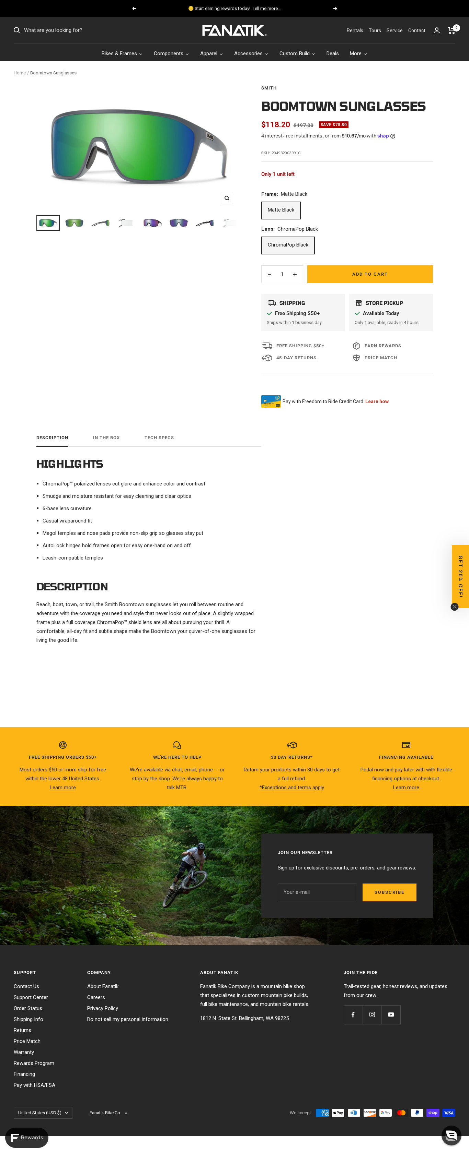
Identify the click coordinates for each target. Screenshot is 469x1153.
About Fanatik (102, 986)
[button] (451, 1135)
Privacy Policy (102, 1008)
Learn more (63, 787)
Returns (22, 1030)
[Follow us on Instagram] (372, 1014)
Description (52, 437)
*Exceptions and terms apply (292, 787)
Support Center (31, 997)
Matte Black (281, 210)
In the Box (106, 437)
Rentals (355, 30)
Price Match (27, 1041)
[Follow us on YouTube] (390, 1014)
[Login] (437, 30)
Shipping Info (28, 1019)
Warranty (24, 1052)
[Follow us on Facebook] (353, 1014)
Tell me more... (267, 8)
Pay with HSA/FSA (34, 1085)
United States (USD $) (39, 1112)
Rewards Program (34, 1063)
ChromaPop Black (288, 245)
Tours (375, 30)
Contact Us (26, 986)
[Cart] (451, 30)
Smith (269, 88)
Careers (96, 997)
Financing (24, 1074)
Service (395, 30)
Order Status (28, 1008)
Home (20, 72)
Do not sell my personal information (127, 1019)
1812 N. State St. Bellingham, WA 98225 (244, 1018)
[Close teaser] (454, 607)
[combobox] (75, 30)
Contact (416, 30)
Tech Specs (159, 437)
